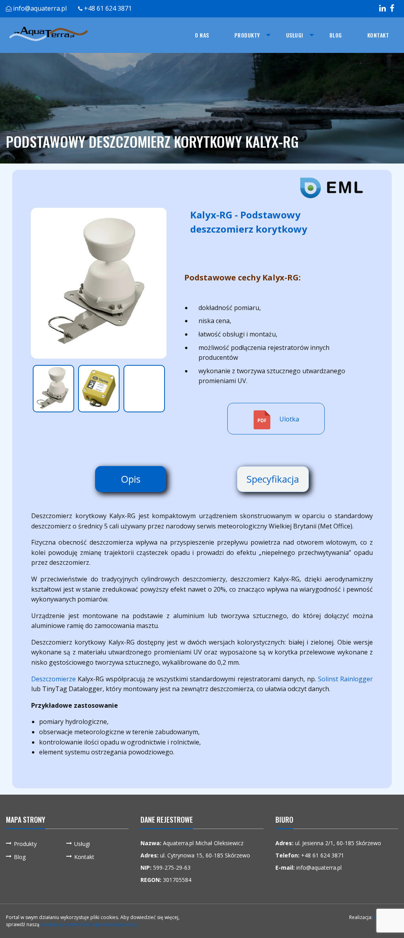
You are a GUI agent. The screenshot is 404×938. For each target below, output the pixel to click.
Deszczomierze (53, 679)
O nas (202, 35)
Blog (335, 35)
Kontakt (378, 35)
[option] (99, 283)
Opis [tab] (130, 478)
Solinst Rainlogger (345, 679)
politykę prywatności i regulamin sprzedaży (89, 924)
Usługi (294, 35)
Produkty (247, 35)
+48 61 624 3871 (108, 8)
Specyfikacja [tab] (273, 478)
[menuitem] (202, 35)
